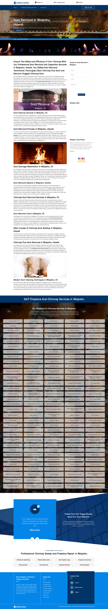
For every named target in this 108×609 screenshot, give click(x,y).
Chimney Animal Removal (74, 440)
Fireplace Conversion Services (74, 474)
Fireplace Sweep (54, 361)
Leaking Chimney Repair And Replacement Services (33, 394)
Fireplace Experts (95, 454)
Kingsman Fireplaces (74, 415)
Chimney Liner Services (13, 356)
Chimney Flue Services (95, 351)
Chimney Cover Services (74, 351)
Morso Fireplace (54, 434)
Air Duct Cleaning (33, 450)
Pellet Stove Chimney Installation (54, 403)
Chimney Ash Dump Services (54, 356)
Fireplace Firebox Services (54, 383)
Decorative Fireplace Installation (95, 459)
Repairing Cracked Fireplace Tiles (54, 393)
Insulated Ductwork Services (95, 480)
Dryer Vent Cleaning (95, 445)
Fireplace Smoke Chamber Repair (54, 341)
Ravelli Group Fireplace (54, 440)
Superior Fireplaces (12, 415)
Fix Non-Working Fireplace (33, 335)
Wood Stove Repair (54, 469)
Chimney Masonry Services (33, 361)
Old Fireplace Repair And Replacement (74, 346)
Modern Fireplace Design (13, 403)
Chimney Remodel (74, 480)
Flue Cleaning (13, 325)
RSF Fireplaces (13, 420)
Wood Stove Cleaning (95, 469)
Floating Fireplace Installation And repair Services (74, 486)
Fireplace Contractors (95, 361)
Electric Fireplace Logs (33, 388)
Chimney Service (54, 321)
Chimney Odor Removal (33, 399)
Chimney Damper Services (33, 356)
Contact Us (43, 7)
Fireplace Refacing (74, 341)
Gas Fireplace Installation (13, 371)
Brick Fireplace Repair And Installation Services (13, 486)
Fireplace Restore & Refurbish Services (33, 486)
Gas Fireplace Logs (95, 383)
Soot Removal (54, 325)
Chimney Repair (74, 325)
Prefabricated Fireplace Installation (95, 371)
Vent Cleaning (13, 450)
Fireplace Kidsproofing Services (74, 445)
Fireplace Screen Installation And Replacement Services (95, 440)
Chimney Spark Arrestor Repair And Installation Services (54, 336)
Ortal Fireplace (74, 430)
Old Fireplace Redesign (74, 399)
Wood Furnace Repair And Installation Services (54, 371)
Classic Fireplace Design (95, 399)
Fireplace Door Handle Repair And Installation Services (74, 377)
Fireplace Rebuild (13, 366)
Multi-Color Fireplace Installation (54, 409)
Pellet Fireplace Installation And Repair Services (74, 409)
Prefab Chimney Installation (54, 445)
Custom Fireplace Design (33, 403)
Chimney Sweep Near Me (54, 464)
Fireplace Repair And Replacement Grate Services (33, 383)
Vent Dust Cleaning (74, 450)
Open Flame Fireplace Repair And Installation (13, 480)
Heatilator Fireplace (33, 420)
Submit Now (81, 94)
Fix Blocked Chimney (13, 393)
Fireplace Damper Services (74, 383)
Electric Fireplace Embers (74, 403)
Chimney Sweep (13, 321)
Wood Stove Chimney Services (13, 474)
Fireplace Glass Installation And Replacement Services (33, 377)
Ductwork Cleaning (74, 464)
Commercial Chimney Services (54, 388)
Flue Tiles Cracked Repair (54, 399)
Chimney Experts (13, 459)
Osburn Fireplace (54, 425)
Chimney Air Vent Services (13, 409)
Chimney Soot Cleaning (13, 330)
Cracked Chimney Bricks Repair (95, 393)
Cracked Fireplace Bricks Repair (54, 486)
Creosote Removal (33, 325)
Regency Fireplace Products (95, 409)
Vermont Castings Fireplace (95, 420)
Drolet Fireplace (13, 434)
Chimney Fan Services (95, 356)
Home (15, 7)
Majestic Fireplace (74, 420)
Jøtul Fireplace (13, 430)
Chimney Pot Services (75, 356)
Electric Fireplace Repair (74, 366)
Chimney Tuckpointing (95, 341)
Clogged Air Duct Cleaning (33, 454)
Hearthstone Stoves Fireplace (95, 434)
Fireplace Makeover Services (54, 480)
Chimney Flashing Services (13, 361)
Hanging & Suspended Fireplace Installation (95, 474)
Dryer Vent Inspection (95, 450)
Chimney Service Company (74, 454)
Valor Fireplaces (33, 415)
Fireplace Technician (95, 464)
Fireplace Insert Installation (12, 445)
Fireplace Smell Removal (12, 399)
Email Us (81, 2)
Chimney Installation (95, 325)
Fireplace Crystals (33, 409)
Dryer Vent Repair (33, 459)
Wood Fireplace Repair (33, 366)
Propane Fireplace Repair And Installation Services (13, 377)
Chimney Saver (95, 346)
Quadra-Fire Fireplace (95, 425)
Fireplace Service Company (54, 454)
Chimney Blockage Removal (33, 346)
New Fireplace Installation (95, 330)
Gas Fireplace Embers (95, 403)
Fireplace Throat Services (13, 388)
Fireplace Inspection (54, 346)
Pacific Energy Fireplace (33, 430)
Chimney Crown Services (13, 351)
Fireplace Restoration (13, 335)
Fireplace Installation (74, 330)
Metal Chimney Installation (13, 341)
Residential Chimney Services (74, 388)
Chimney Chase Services (54, 351)
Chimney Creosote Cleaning (33, 330)
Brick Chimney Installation (95, 335)
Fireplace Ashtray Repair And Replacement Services (95, 377)
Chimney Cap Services (33, 351)
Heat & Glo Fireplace (13, 425)
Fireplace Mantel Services (95, 486)
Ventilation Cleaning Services (33, 480)
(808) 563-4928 (88, 7)
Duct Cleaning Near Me (33, 464)
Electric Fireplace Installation (33, 371)
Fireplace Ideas (12, 464)
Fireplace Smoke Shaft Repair (33, 341)
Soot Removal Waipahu (23, 39)
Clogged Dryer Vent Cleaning (13, 454)
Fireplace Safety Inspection (74, 459)
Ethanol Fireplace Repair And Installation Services (74, 371)
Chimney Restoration (13, 346)
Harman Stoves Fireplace (33, 425)
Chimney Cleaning (33, 321)
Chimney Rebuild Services (33, 445)
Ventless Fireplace (54, 474)
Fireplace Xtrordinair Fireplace (95, 430)
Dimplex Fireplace (74, 425)
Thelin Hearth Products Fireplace (33, 440)
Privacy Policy (46, 597)
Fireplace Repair (54, 330)
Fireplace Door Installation (54, 377)
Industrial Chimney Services (95, 388)
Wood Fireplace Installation (95, 366)
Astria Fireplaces (95, 415)
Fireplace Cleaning (95, 321)
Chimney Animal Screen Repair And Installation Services (75, 336)
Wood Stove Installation (74, 469)
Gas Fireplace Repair (54, 366)
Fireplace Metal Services (12, 383)
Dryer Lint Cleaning (54, 450)
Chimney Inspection (74, 321)
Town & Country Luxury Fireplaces (54, 415)
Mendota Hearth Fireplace (54, 430)
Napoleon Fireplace (54, 420)
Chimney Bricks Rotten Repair (75, 393)
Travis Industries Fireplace (74, 434)
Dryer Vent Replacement (54, 459)
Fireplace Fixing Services (33, 474)
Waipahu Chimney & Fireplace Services (76, 606)
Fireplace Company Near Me (13, 469)
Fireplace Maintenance (33, 469)
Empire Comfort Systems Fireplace (13, 440)
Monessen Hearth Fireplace (33, 434)
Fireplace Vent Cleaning (74, 361)
